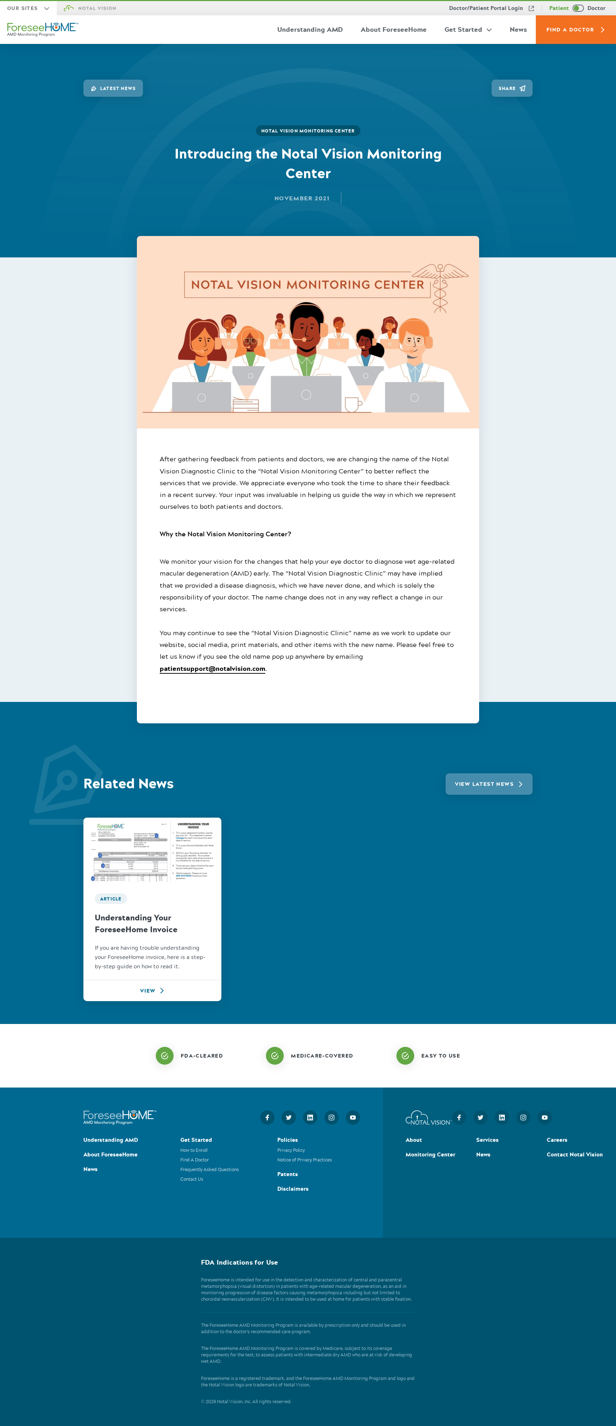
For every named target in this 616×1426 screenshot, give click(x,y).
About (414, 1140)
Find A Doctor (570, 29)
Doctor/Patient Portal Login (486, 8)
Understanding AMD (310, 29)
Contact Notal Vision (575, 1155)
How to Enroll (193, 1150)
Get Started (463, 29)
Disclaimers (293, 1189)
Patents (287, 1174)
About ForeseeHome (394, 29)
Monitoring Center (430, 1155)
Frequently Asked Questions (209, 1170)
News (518, 29)
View (148, 990)
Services (487, 1140)
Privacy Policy (291, 1150)
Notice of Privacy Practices (304, 1160)
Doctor (596, 8)
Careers (557, 1140)
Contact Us (191, 1180)
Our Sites (22, 8)
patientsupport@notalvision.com (212, 668)
